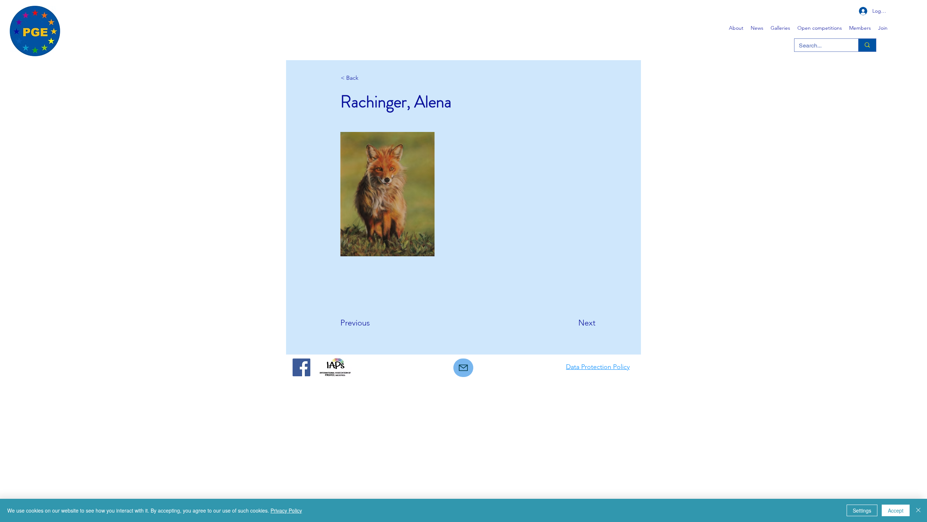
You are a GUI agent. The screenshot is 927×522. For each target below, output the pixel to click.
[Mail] (463, 368)
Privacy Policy (286, 510)
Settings (862, 510)
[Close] (918, 510)
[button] (780, 28)
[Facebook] (301, 367)
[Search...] (867, 45)
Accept (895, 510)
